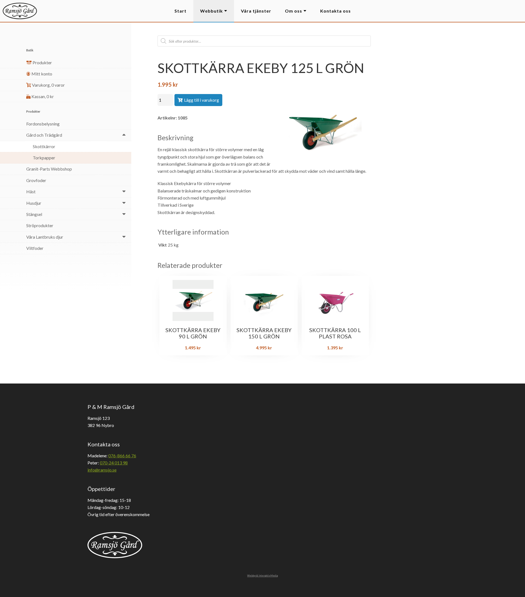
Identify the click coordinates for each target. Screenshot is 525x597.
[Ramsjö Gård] (20, 11)
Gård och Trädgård (44, 134)
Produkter (42, 62)
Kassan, (42, 96)
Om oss (293, 10)
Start (180, 10)
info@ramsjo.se (102, 469)
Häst (31, 191)
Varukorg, (48, 84)
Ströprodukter (39, 225)
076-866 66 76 (122, 455)
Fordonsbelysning (43, 123)
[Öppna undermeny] (124, 135)
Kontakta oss (335, 10)
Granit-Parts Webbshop (49, 168)
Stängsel (34, 214)
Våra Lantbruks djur (44, 236)
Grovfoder (36, 180)
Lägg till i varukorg (201, 100)
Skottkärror (44, 146)
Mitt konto (41, 73)
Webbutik (211, 10)
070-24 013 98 (114, 462)
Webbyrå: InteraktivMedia (262, 575)
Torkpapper (44, 157)
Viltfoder (34, 248)
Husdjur (33, 203)
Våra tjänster (256, 10)
